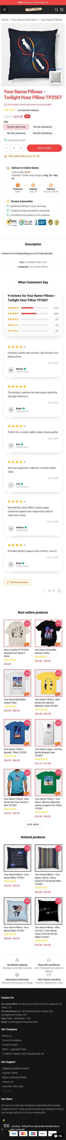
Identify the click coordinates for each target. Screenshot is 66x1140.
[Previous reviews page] (44, 591)
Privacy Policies (10, 1044)
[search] (56, 10)
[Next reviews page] (59, 591)
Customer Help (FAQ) (12, 1086)
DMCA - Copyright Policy (14, 1049)
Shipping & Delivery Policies (15, 1068)
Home (4, 19)
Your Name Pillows (51, 19)
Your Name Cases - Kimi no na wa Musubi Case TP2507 (48, 752)
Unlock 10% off (6, 1126)
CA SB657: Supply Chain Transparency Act (23, 1053)
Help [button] (60, 1136)
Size (6, 122)
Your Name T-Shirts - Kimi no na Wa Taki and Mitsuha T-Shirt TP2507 (47, 702)
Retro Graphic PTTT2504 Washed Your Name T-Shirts (16, 653)
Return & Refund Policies (14, 1077)
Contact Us (7, 1082)
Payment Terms (10, 1073)
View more (33, 824)
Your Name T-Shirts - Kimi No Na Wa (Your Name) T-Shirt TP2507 (16, 802)
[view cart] (61, 10)
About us (6, 1036)
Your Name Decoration (24, 19)
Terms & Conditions (11, 1040)
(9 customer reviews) (28, 110)
